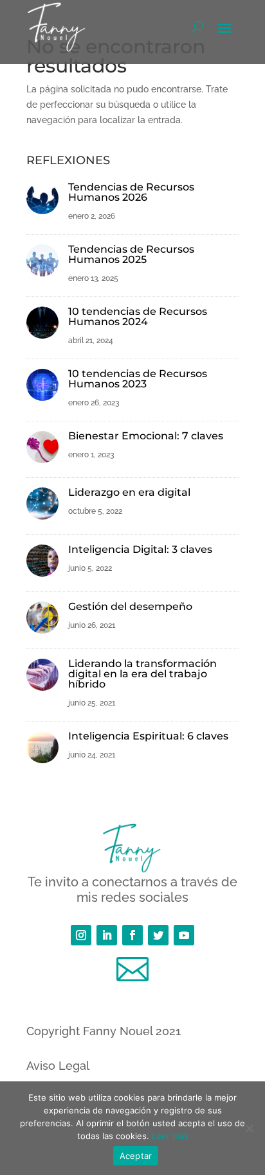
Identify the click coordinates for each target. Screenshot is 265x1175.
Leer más (170, 1136)
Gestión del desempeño (130, 606)
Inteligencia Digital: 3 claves (140, 549)
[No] (248, 1128)
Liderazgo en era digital (129, 492)
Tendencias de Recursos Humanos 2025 (131, 254)
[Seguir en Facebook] (132, 935)
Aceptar (136, 1156)
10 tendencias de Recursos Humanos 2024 (137, 316)
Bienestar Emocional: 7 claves (145, 436)
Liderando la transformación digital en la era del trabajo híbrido (142, 673)
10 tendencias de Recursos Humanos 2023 (137, 379)
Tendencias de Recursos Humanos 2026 (131, 192)
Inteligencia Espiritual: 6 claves (148, 736)
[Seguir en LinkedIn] (106, 935)
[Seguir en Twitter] (158, 935)
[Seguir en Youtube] (184, 935)
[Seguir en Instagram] (81, 935)
